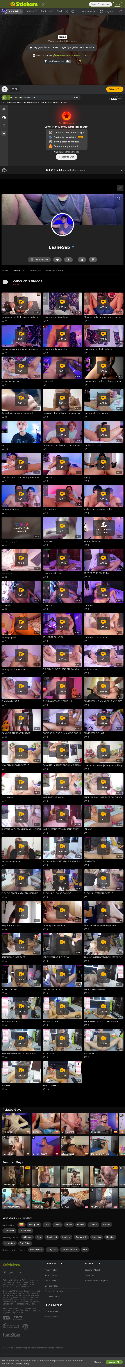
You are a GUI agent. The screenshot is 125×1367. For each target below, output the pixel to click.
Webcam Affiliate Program (96, 1281)
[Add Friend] (82, 259)
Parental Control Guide (55, 1291)
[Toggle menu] (4, 4)
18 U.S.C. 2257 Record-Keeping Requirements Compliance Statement (33, 1348)
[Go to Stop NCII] (12, 1335)
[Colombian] (21, 1224)
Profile (5, 270)
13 (47, 1089)
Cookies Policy (51, 1286)
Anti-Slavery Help (52, 1297)
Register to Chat (66, 157)
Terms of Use (51, 1275)
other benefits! (71, 152)
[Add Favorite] (5, 89)
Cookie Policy (22, 1363)
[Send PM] (93, 259)
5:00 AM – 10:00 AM (72, 55)
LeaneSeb (8, 1217)
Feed (59, 11)
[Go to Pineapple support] (25, 1327)
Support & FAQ (51, 1311)
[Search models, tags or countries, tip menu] (120, 11)
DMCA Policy (50, 1281)
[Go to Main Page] (24, 4)
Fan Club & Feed (54, 270)
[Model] (120, 188)
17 (89, 577)
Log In (117, 4)
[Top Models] (43, 4)
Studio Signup (91, 1275)
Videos (32, 11)
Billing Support (51, 1317)
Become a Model (92, 1270)
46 (6, 449)
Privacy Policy (51, 1270)
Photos (47, 11)
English (10, 1272)
